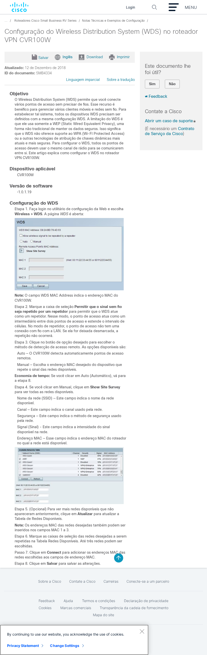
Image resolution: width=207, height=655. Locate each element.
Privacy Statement (23, 645)
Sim (152, 84)
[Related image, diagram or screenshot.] (69, 289)
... (6, 20)
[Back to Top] (118, 558)
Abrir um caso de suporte (169, 121)
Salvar (43, 58)
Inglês (67, 57)
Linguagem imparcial (83, 80)
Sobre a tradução (121, 80)
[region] (74, 640)
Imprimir (123, 57)
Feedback (158, 96)
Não (172, 84)
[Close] (141, 631)
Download (95, 57)
